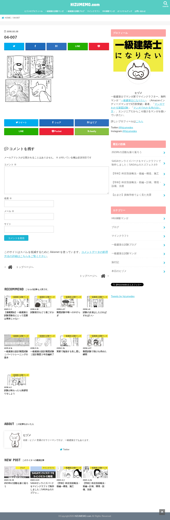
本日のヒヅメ (119, 271)
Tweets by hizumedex (123, 296)
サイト (7, 224)
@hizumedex (126, 127)
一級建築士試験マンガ (54, 11)
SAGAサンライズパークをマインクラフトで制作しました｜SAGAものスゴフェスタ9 (136, 163)
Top (162, 512)
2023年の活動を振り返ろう (127, 152)
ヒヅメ (27, 435)
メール (9, 211)
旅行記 (115, 262)
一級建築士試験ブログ (75, 11)
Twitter (66, 449)
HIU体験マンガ (108, 11)
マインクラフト (93, 11)
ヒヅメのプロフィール (33, 11)
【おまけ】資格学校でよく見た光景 (131, 194)
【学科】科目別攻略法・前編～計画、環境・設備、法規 (136, 184)
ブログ (115, 227)
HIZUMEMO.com (85, 4)
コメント (10, 164)
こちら (139, 121)
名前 (8, 198)
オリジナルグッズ (124, 11)
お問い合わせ (140, 11)
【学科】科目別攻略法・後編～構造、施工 (135, 173)
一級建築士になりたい (133, 100)
